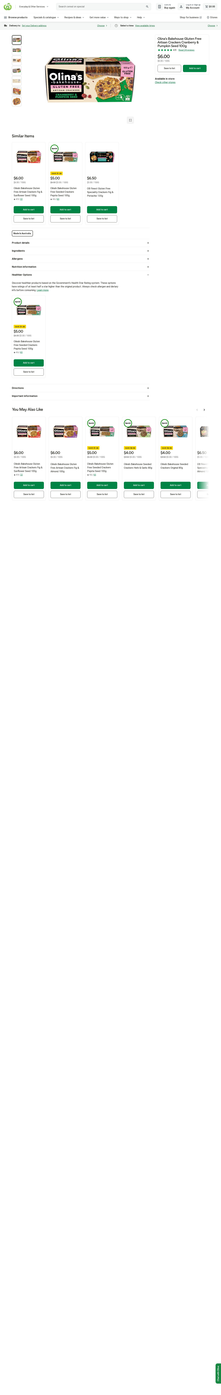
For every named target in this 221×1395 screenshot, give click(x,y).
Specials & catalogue (45, 17)
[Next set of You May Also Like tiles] (204, 409)
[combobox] (103, 6)
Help (139, 17)
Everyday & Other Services (32, 6)
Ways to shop (121, 17)
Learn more (43, 290)
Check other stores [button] (165, 82)
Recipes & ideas (72, 17)
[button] (17, 40)
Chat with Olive (218, 1373)
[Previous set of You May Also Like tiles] (197, 409)
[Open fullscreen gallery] (130, 120)
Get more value (98, 17)
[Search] (147, 6)
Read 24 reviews (186, 50)
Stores (213, 17)
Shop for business (189, 17)
